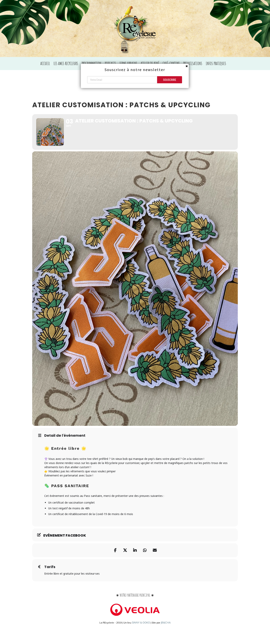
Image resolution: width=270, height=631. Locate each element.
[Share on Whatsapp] (145, 550)
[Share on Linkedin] (135, 550)
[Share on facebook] (115, 550)
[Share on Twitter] (125, 550)
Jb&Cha (166, 622)
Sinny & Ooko (141, 622)
